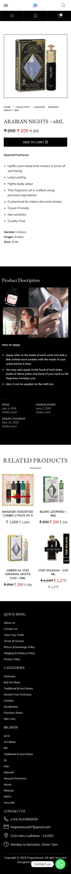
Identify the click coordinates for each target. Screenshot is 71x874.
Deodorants (11, 706)
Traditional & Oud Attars (18, 688)
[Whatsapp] (60, 864)
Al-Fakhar (10, 742)
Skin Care (10, 718)
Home (7, 107)
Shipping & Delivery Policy (19, 653)
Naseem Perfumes (15, 778)
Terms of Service (14, 641)
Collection (23, 107)
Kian (6, 766)
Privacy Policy (12, 659)
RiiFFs (7, 796)
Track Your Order (14, 635)
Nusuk (7, 784)
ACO (7, 736)
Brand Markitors (44, 862)
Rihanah (9, 790)
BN (6, 748)
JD (5, 760)
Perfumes (10, 676)
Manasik (39, 107)
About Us (9, 622)
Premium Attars (13, 712)
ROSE (5, 404)
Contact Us (10, 629)
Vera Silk (9, 802)
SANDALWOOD (45, 404)
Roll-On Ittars (12, 682)
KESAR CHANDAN (13, 418)
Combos (9, 700)
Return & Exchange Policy (19, 647)
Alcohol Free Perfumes (17, 694)
